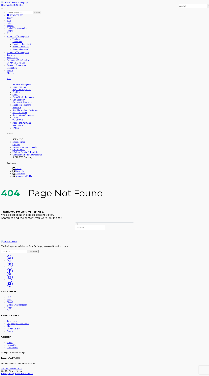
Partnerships (12, 347)
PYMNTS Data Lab (21, 47)
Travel (15, 117)
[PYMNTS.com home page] (14, 2)
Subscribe (19, 171)
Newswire (5, 5)
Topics (9, 79)
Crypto (10, 30)
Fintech (10, 25)
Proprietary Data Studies (22, 44)
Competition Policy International (27, 154)
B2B (9, 20)
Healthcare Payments (22, 105)
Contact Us (12, 345)
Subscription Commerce (23, 115)
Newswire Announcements (25, 147)
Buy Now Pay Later (22, 89)
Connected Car (19, 87)
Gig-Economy (19, 100)
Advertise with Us (23, 176)
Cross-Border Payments (23, 97)
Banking (16, 92)
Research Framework (21, 49)
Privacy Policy (7, 373)
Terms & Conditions (24, 373)
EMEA (16, 128)
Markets (10, 326)
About (10, 342)
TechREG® (18, 120)
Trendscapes (17, 42)
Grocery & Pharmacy (22, 102)
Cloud (15, 94)
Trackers (16, 39)
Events (10, 70)
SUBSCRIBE (16, 5)
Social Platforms (20, 112)
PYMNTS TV (16, 15)
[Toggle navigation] (2, 8)
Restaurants (18, 125)
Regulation (12, 68)
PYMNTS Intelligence (18, 36)
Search (37, 13)
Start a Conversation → (11, 368)
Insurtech (17, 107)
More (9, 73)
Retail (9, 23)
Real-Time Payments (22, 123)
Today (10, 18)
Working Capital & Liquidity (25, 152)
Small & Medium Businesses (25, 110)
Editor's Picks (19, 142)
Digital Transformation (17, 28)
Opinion (16, 144)
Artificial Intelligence (22, 84)
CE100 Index (19, 149)
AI (8, 33)
